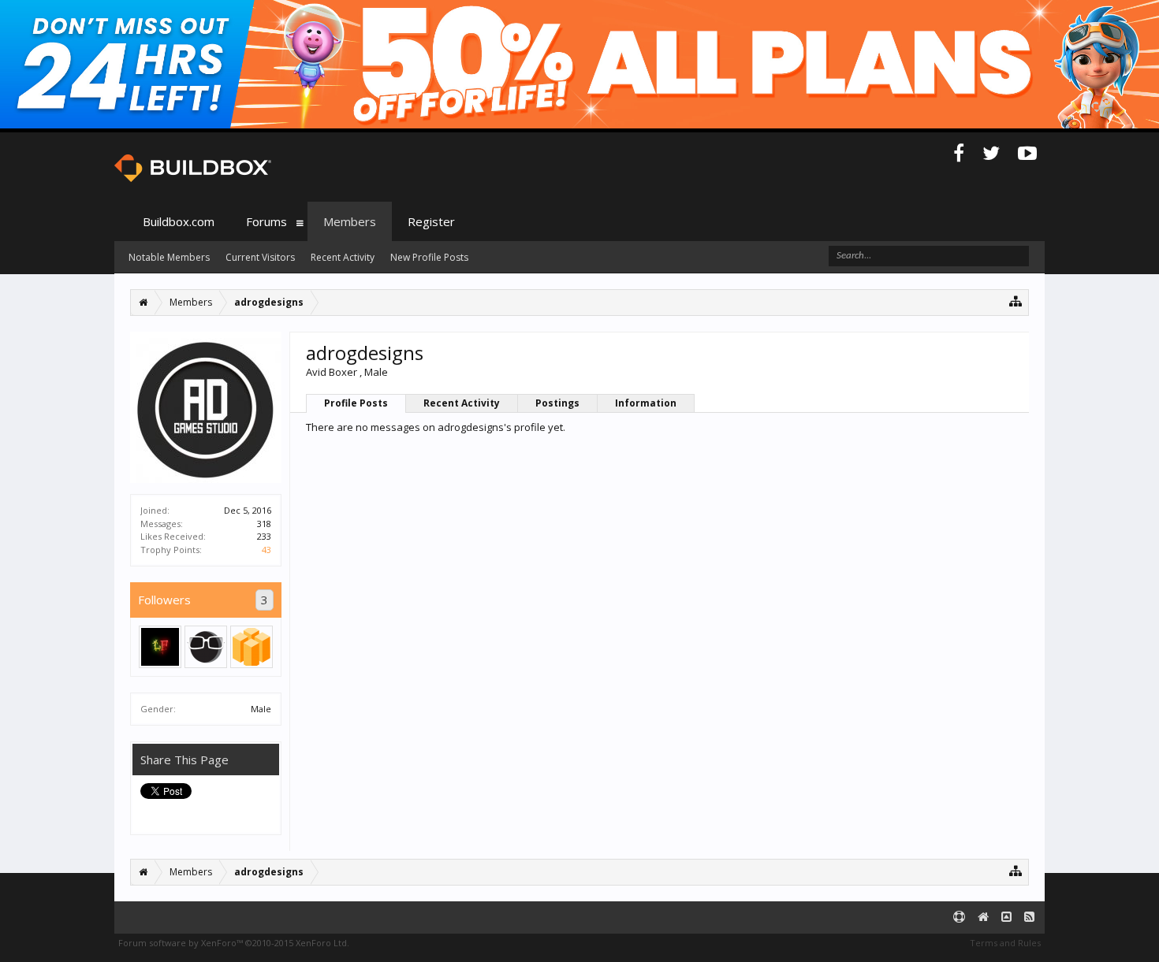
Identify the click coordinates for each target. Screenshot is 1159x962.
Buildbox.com (178, 221)
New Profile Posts (429, 257)
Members (349, 221)
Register (431, 221)
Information (645, 403)
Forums (266, 221)
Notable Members (169, 257)
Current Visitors (260, 257)
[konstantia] (251, 647)
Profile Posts (356, 403)
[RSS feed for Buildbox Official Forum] (1029, 917)
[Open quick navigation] (1016, 300)
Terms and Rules (1005, 943)
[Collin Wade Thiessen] (205, 647)
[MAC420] (160, 647)
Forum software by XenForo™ (233, 943)
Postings (557, 403)
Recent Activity (461, 403)
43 (266, 549)
